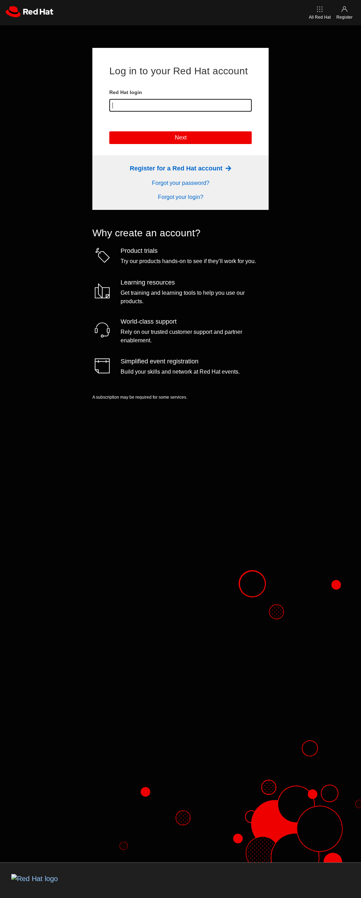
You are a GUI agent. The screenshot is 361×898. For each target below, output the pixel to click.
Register (344, 17)
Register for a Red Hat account (177, 168)
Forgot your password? (180, 183)
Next (180, 138)
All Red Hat (320, 17)
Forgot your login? (180, 197)
